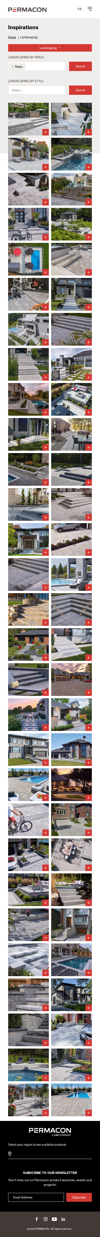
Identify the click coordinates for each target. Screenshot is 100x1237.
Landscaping (48, 48)
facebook (36, 1219)
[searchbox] (30, 67)
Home (12, 37)
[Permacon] (27, 9)
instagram (45, 1219)
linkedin (63, 1219)
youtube (54, 1219)
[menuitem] (80, 9)
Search (80, 66)
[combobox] (37, 66)
